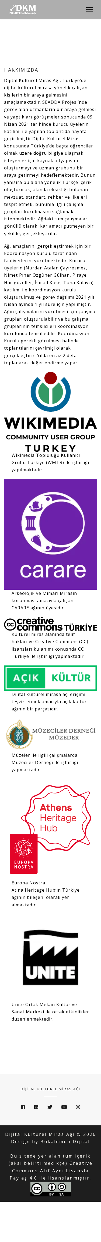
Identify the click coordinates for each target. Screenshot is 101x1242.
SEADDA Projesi (60, 102)
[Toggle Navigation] (88, 9)
